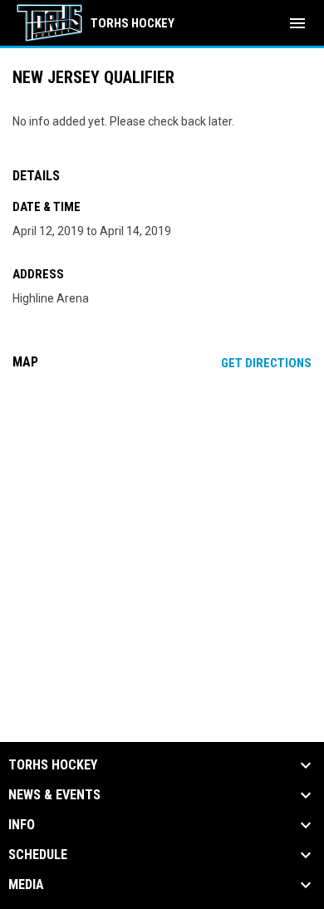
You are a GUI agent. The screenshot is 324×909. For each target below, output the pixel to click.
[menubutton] (297, 23)
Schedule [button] (37, 855)
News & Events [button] (54, 795)
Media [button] (26, 885)
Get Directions (266, 363)
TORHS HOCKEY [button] (52, 765)
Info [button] (21, 825)
